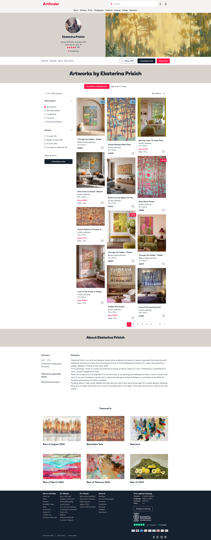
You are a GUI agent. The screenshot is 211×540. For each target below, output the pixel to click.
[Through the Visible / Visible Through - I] (152, 240)
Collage (125, 10)
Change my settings (143, 509)
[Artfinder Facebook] (153, 537)
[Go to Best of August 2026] (62, 432)
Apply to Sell (84, 504)
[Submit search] (111, 4)
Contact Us (47, 515)
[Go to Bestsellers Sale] (105, 432)
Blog (44, 507)
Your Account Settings (68, 507)
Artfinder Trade (48, 504)
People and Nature (54, 122)
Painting (83, 10)
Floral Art (50, 118)
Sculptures (102, 504)
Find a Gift (63, 512)
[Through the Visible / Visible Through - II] (121, 237)
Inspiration (133, 10)
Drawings (102, 507)
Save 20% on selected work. (96, 86)
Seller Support (85, 502)
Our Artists (47, 509)
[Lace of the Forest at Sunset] (90, 275)
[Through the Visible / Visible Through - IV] (90, 124)
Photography (99, 10)
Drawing (117, 10)
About (60, 61)
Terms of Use (61, 535)
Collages (102, 509)
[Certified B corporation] (142, 517)
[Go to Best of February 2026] (105, 470)
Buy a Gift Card (65, 496)
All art (76, 10)
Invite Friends (64, 504)
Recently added (53, 111)
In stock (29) (52, 144)
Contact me (163, 61)
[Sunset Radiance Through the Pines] (90, 225)
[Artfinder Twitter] (157, 537)
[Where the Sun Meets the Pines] (121, 182)
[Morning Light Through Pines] (152, 126)
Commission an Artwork (68, 509)
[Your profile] (160, 4)
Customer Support (66, 520)
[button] (59, 100)
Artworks (44, 61)
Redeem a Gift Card (67, 499)
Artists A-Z (46, 512)
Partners (46, 502)
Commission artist (146, 61)
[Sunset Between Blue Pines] (121, 126)
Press (45, 499)
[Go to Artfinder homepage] (51, 4)
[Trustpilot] (150, 525)
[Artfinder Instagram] (161, 537)
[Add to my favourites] (102, 148)
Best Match (156, 93)
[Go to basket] (165, 4)
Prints (90, 10)
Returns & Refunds (67, 517)
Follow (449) (129, 61)
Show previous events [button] (50, 382)
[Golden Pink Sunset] (121, 292)
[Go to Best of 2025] (149, 470)
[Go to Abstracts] (149, 432)
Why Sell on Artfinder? (88, 496)
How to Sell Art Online (87, 507)
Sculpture (109, 10)
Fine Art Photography (106, 499)
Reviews (53, 61)
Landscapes (51, 114)
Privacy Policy (72, 535)
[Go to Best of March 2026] (62, 470)
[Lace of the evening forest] (152, 293)
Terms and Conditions (87, 499)
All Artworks (51, 107)
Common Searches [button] (50, 517)
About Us (46, 496)
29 (81, 45)
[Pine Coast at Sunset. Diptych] (90, 178)
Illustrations (103, 512)
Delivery (63, 515)
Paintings (102, 496)
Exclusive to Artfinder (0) (57, 147)
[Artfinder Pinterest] (165, 537)
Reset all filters (51, 156)
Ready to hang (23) (54, 140)
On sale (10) (52, 136)
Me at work (69, 61)
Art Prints (102, 502)
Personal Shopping (66, 502)
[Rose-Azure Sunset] (152, 184)
